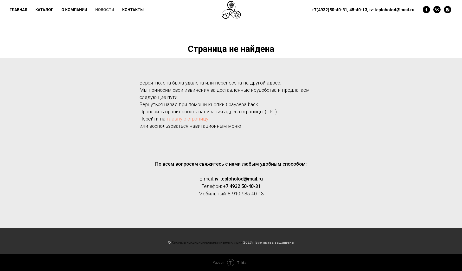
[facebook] (426, 9)
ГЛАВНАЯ (18, 9)
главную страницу (187, 119)
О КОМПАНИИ (74, 9)
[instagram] (447, 9)
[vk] (437, 9)
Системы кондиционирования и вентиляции (207, 242)
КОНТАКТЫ (133, 9)
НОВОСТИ (104, 9)
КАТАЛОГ (44, 9)
